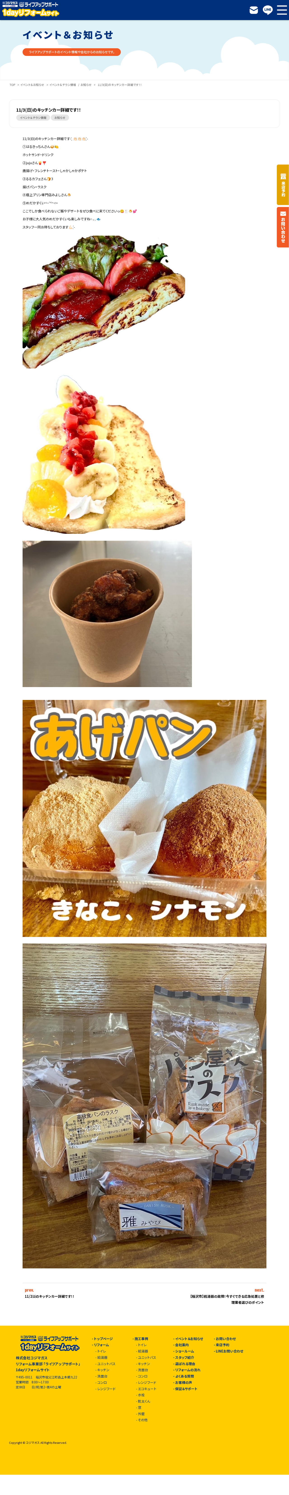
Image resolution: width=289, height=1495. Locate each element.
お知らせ (86, 85)
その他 (143, 1420)
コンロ (102, 1382)
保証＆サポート (186, 1389)
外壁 (141, 1414)
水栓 (141, 1395)
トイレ (101, 1351)
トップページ (103, 1339)
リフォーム (101, 1345)
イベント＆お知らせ (32, 85)
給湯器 (102, 1357)
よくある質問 (184, 1376)
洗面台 (102, 1376)
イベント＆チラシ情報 (62, 85)
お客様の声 (183, 1382)
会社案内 (182, 1345)
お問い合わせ (226, 1339)
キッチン (103, 1370)
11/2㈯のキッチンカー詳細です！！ (50, 1296)
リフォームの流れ (187, 1370)
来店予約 (222, 1345)
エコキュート (147, 1389)
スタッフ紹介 (184, 1357)
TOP (12, 85)
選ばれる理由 (185, 1364)
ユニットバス (106, 1364)
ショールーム (184, 1351)
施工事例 (141, 1339)
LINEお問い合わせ (229, 1351)
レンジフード (106, 1389)
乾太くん (144, 1401)
